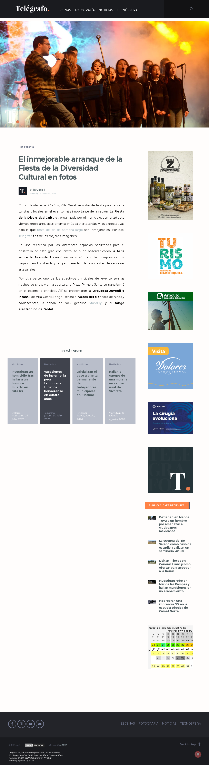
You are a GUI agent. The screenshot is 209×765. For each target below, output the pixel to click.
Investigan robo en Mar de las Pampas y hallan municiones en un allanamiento (175, 586)
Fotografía (26, 146)
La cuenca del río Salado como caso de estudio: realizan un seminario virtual (175, 546)
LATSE (63, 745)
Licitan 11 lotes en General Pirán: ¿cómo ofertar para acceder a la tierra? (175, 566)
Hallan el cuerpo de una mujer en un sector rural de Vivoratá (119, 381)
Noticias (17, 364)
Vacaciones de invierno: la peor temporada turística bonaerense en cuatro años (55, 385)
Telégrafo (25, 236)
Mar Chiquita (117, 412)
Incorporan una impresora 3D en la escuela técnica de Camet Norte (173, 606)
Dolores (16, 412)
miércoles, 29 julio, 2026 (20, 417)
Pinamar (82, 412)
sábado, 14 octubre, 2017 (43, 193)
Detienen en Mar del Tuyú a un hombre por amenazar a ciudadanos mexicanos (174, 524)
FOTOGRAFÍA (85, 10)
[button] (104, 74)
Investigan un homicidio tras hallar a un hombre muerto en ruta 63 (23, 381)
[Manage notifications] (198, 754)
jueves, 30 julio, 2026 (53, 417)
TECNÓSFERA (127, 10)
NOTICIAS (106, 10)
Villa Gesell (37, 189)
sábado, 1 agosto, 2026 (117, 417)
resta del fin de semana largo (60, 230)
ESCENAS (64, 10)
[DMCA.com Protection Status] (34, 745)
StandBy (94, 303)
